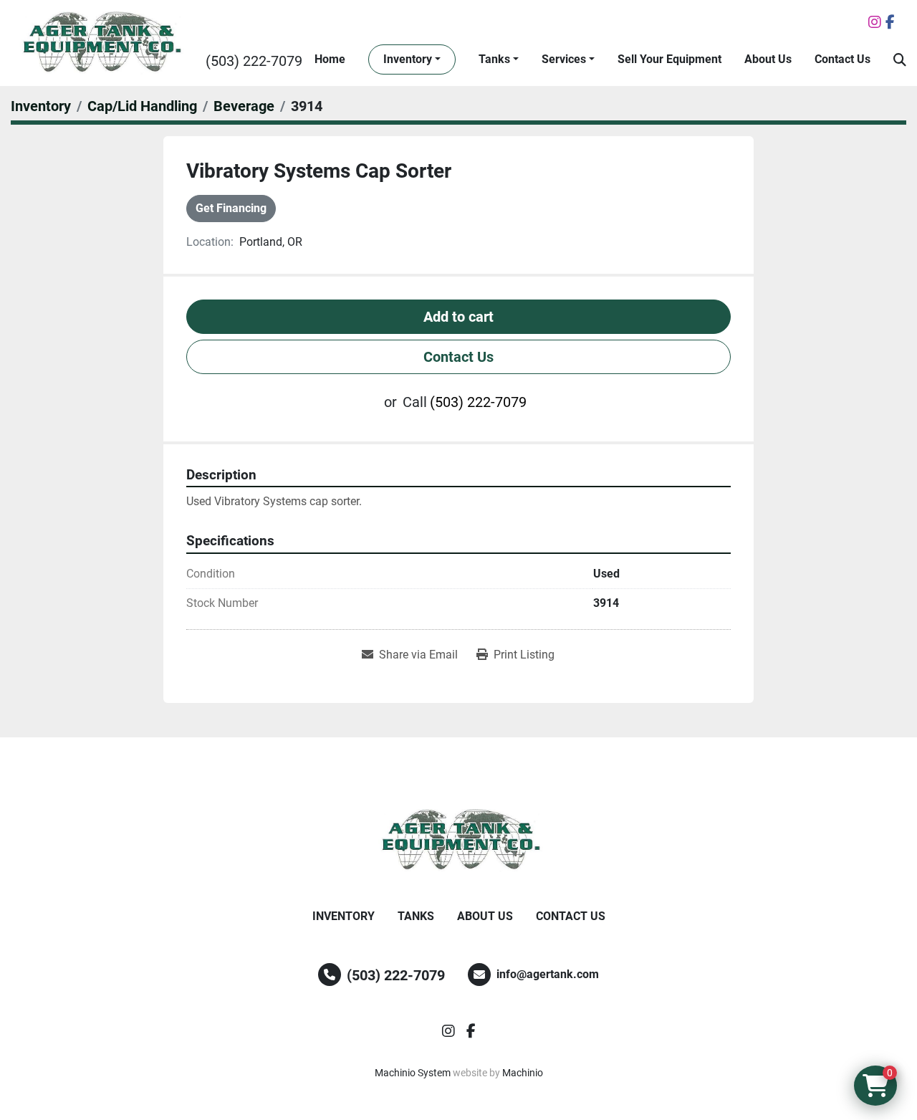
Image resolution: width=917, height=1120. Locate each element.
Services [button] (564, 59)
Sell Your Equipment (669, 59)
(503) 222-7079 (254, 61)
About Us (768, 59)
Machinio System (413, 1072)
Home (330, 59)
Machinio (522, 1072)
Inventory (407, 59)
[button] (412, 59)
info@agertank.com (547, 974)
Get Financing (231, 208)
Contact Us (842, 59)
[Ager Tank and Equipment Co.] (458, 840)
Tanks (494, 59)
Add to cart (458, 316)
